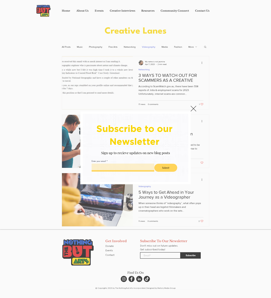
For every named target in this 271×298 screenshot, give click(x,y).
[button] (193, 108)
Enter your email (99, 161)
